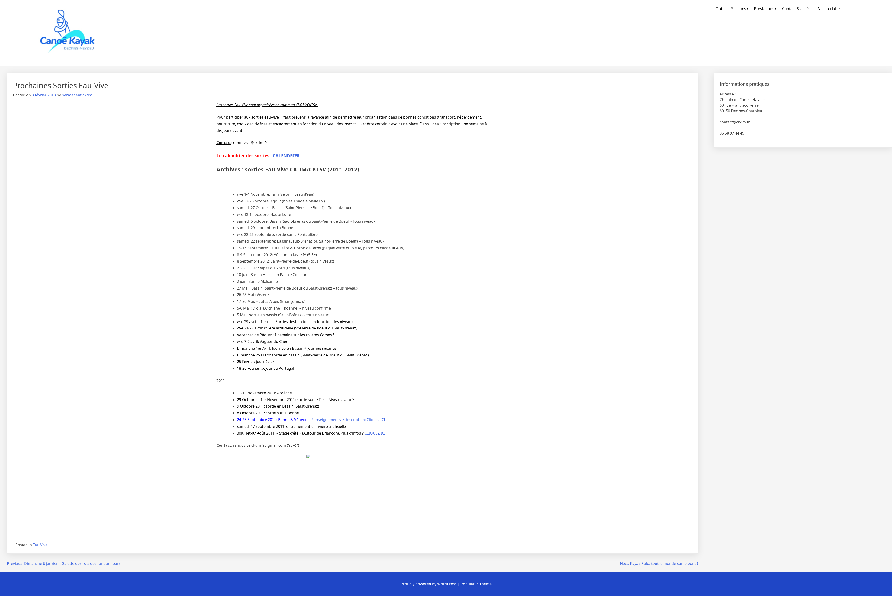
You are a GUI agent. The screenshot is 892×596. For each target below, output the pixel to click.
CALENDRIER (286, 155)
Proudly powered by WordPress (429, 583)
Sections (738, 8)
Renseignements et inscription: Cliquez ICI (348, 419)
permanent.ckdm (77, 95)
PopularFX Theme (476, 583)
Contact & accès (796, 8)
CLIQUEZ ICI (374, 433)
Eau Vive (40, 544)
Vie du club (827, 8)
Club (719, 8)
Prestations (764, 8)
